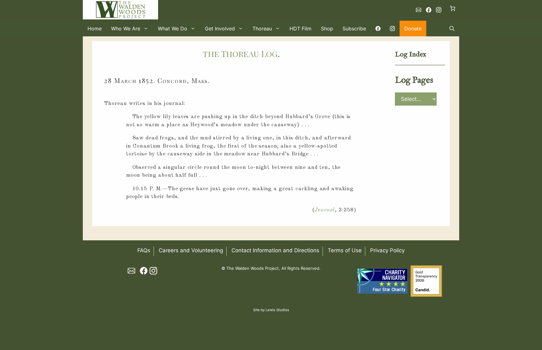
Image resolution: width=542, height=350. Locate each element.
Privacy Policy (387, 250)
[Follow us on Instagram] (438, 10)
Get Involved (220, 28)
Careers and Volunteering (191, 250)
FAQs (143, 250)
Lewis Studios (277, 310)
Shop (327, 28)
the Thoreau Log (240, 53)
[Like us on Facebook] (428, 10)
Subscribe (354, 28)
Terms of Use (345, 250)
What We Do (172, 28)
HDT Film (300, 28)
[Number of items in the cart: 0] (453, 8)
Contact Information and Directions (275, 250)
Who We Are (125, 28)
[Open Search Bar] (452, 28)
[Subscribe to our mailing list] (418, 10)
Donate (413, 28)
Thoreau (262, 28)
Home (95, 28)
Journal (325, 210)
